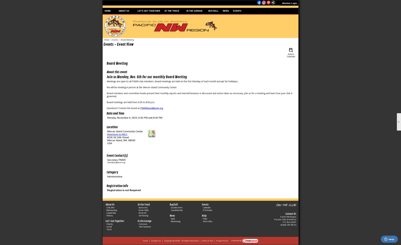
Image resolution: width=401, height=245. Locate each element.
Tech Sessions (145, 227)
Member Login (289, 3)
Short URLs (207, 221)
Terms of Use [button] (207, 241)
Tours (109, 229)
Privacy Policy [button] (222, 241)
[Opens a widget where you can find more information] (389, 239)
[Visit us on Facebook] (259, 3)
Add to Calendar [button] (291, 52)
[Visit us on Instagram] (264, 3)
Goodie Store (176, 208)
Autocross (143, 208)
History (110, 216)
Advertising (175, 221)
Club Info (111, 208)
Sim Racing (143, 216)
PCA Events (207, 210)
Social (109, 227)
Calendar (207, 208)
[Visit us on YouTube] (269, 3)
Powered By (236, 241)
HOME (108, 11)
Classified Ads (177, 210)
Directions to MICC (117, 134)
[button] (126, 11)
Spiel (173, 219)
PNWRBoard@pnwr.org (151, 108)
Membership (112, 210)
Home (106, 40)
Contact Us (156, 241)
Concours (143, 224)
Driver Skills (144, 210)
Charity (110, 224)
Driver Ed (142, 213)
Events (115, 40)
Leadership (111, 213)
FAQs (205, 219)
